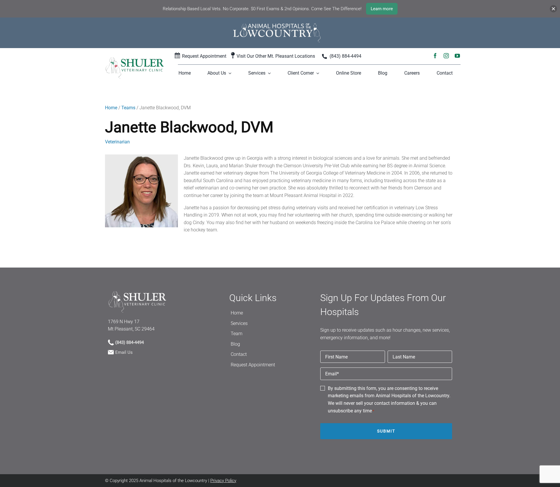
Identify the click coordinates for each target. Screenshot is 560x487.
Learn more (382, 8)
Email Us (124, 352)
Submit (386, 431)
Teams (128, 107)
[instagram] (446, 55)
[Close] (553, 9)
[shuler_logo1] (134, 59)
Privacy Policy (223, 480)
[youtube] (457, 55)
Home (111, 107)
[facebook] (435, 55)
